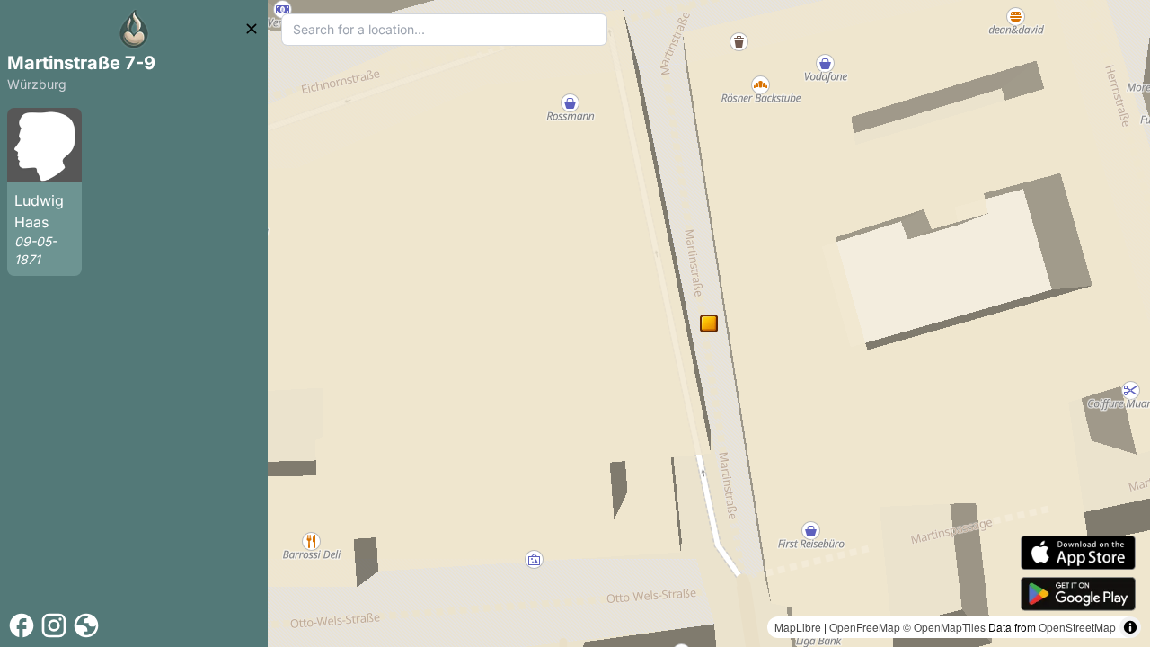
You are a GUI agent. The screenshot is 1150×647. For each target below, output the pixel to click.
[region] (709, 323)
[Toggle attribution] (1130, 627)
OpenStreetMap (1077, 626)
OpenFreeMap (864, 626)
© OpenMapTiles (944, 626)
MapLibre (797, 626)
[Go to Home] (133, 28)
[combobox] (444, 29)
